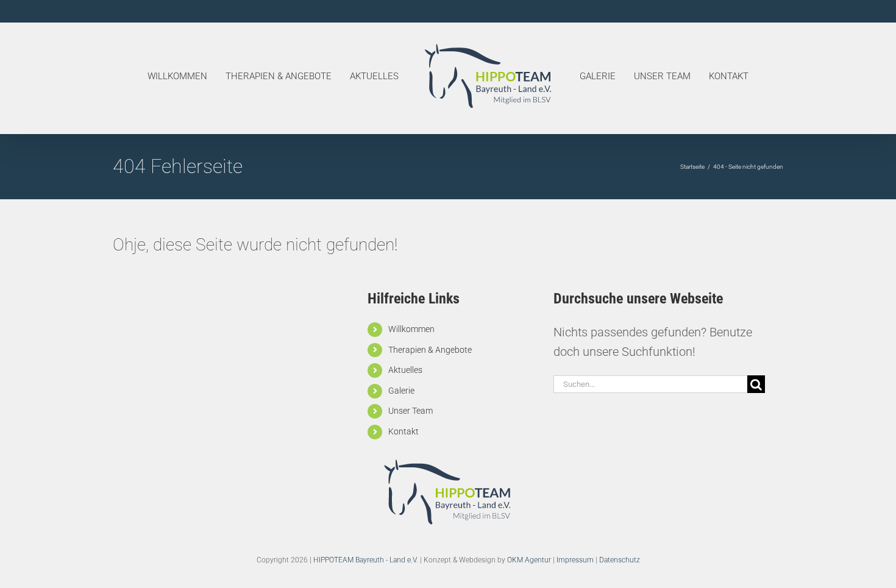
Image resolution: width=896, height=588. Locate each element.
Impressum (575, 560)
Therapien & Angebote (430, 350)
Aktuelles (405, 370)
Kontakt (403, 431)
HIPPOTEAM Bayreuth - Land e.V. (365, 560)
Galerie (401, 390)
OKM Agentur (529, 560)
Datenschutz (619, 560)
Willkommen (411, 329)
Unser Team (410, 411)
